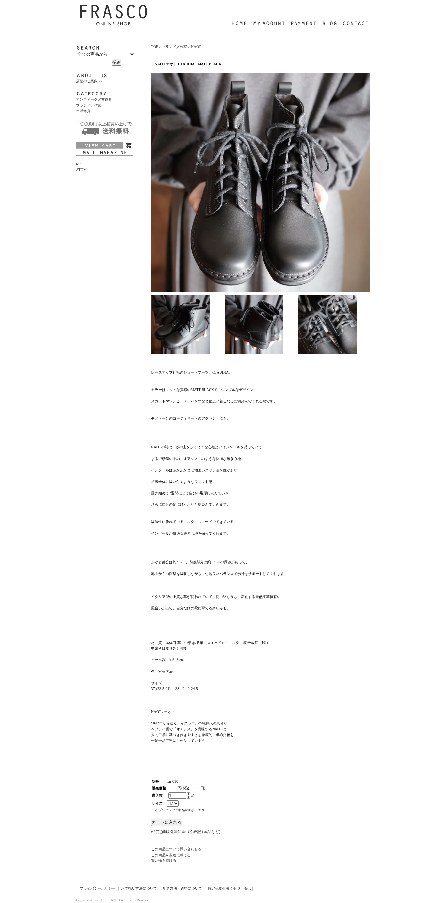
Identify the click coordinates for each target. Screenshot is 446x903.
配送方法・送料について (182, 888)
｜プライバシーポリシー (96, 888)
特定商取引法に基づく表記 (229, 888)
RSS (79, 164)
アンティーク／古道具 (94, 99)
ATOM (81, 170)
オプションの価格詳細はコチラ (180, 810)
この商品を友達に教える (171, 855)
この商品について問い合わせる (176, 849)
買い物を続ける (163, 860)
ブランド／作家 (88, 105)
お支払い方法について (139, 888)
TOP (154, 47)
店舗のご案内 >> (89, 81)
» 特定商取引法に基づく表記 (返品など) (185, 831)
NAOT (196, 47)
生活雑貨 (83, 111)
